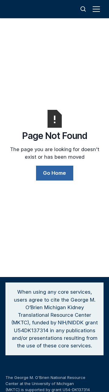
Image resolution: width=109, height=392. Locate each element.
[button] (97, 9)
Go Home (54, 173)
